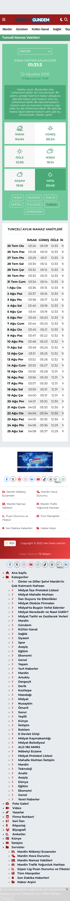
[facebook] (10, 565)
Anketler (18, 834)
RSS (11, 543)
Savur (22, 712)
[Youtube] (38, 479)
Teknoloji (24, 768)
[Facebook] (7, 479)
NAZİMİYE (34, 197)
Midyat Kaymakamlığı (34, 738)
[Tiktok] (44, 479)
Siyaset (23, 638)
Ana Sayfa (19, 573)
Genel (22, 660)
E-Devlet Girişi (28, 734)
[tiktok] (45, 565)
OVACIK (50, 197)
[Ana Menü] (3, 19)
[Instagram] (25, 479)
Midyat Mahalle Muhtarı (35, 594)
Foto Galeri (20, 803)
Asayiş (22, 647)
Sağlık (57, 29)
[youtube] (31, 565)
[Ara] (66, 19)
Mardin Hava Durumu (47, 493)
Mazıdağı (24, 695)
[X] (13, 479)
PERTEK (16, 204)
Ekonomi (24, 655)
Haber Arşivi (48, 528)
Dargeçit (24, 681)
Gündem (22, 29)
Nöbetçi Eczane (29, 751)
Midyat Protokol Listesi (34, 755)
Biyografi (19, 829)
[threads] (52, 565)
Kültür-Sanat (40, 29)
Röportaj (18, 825)
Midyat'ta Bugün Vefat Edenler (41, 607)
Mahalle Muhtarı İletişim (36, 760)
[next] (59, 565)
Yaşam (22, 664)
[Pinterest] (19, 479)
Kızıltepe (24, 690)
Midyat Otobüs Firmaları (35, 603)
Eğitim (22, 651)
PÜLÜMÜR (34, 204)
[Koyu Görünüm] (61, 19)
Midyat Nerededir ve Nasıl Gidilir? (42, 612)
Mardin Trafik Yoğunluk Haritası (48, 505)
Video (16, 808)
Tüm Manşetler (50, 516)
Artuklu (23, 677)
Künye (22, 721)
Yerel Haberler (28, 799)
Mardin (7, 29)
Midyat (22, 699)
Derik (21, 686)
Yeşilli (22, 716)
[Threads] (51, 479)
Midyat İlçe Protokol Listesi (38, 590)
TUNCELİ (51, 204)
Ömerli (22, 707)
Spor (21, 642)
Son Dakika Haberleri (19, 528)
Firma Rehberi (23, 816)
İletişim (23, 725)
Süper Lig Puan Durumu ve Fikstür (43, 869)
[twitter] (17, 565)
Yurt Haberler (27, 668)
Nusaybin (24, 703)
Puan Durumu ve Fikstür (15, 518)
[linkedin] (66, 565)
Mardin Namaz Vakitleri (14, 505)
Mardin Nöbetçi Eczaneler (14, 493)
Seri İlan (18, 821)
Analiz (22, 773)
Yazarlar (18, 812)
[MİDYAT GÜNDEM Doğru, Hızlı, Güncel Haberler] (32, 20)
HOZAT (17, 197)
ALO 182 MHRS (28, 747)
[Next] (57, 479)
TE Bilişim (45, 554)
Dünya (22, 782)
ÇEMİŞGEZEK (34, 211)
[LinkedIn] (32, 479)
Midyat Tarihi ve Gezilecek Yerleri (42, 616)
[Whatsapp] (63, 479)
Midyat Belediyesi (31, 742)
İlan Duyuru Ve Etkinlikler (37, 599)
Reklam (23, 729)
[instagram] (24, 565)
